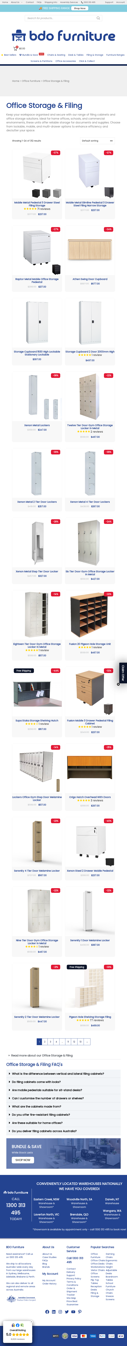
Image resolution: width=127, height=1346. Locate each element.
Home (5, 2)
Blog (44, 1263)
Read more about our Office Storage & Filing (42, 1055)
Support (109, 2)
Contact (30, 2)
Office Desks (98, 1263)
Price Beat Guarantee (72, 1303)
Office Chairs (98, 1260)
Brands (46, 1267)
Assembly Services (69, 2)
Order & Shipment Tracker (72, 1291)
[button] (63, 1055)
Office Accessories (65, 61)
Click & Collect (87, 61)
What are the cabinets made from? (36, 1106)
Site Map (71, 1298)
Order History (49, 1283)
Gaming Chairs (110, 1255)
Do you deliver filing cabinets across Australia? (44, 1131)
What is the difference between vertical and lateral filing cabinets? (58, 1074)
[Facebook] (47, 1311)
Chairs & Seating (56, 54)
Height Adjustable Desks (111, 1270)
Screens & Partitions (41, 61)
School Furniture (110, 1285)
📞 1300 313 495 (88, 2)
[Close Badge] (31, 1321)
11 (68, 1041)
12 (74, 1041)
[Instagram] (60, 1311)
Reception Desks (96, 1288)
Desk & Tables (75, 54)
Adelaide (10, 1276)
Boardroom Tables (112, 1278)
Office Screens (95, 1275)
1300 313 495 (102, 1229)
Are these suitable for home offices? (37, 1123)
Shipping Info (51, 2)
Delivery (71, 1272)
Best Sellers (10, 54)
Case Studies (49, 1257)
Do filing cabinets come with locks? (36, 1082)
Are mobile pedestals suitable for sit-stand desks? (47, 1090)
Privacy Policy (74, 1278)
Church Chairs (110, 1291)
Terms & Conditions (72, 1283)
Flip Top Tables (95, 1281)
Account (120, 2)
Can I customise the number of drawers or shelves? (48, 1098)
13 (80, 1041)
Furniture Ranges (115, 54)
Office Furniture (31, 81)
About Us (15, 2)
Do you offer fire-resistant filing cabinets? (41, 1115)
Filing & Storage (95, 54)
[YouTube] (73, 1311)
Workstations (98, 1267)
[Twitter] (66, 1311)
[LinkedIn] (53, 1311)
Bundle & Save (33, 54)
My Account (48, 1280)
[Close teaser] (118, 684)
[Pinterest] (79, 1311)
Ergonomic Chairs (111, 1262)
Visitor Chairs (98, 1270)
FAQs (39, 2)
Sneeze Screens (110, 1298)
